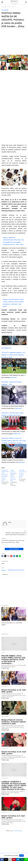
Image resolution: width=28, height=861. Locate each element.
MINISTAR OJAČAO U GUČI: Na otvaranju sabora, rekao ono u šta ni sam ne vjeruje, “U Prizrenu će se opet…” (13, 441)
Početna (3, 652)
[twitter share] (5, 556)
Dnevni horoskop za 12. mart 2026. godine (13, 691)
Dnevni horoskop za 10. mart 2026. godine (13, 753)
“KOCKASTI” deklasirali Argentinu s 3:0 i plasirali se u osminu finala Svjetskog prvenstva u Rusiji (13, 355)
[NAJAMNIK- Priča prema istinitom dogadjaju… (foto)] (14, 404)
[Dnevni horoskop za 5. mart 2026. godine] (14, 804)
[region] (14, 40)
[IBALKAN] (14, 2)
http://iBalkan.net (6, 348)
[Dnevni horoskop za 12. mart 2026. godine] (13, 614)
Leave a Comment (14, 549)
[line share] (20, 556)
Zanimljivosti (11, 6)
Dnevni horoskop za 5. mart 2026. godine (13, 817)
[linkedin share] (14, 556)
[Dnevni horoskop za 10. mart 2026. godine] (14, 740)
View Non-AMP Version (18, 830)
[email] (10, 859)
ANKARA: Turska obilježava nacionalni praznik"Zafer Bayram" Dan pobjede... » (16, 533)
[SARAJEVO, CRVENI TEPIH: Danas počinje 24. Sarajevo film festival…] (14, 429)
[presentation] (24, 618)
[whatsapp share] (17, 556)
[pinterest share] (11, 556)
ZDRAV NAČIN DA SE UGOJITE (16, 570)
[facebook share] (2, 556)
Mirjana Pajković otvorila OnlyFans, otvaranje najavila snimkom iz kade (13, 722)
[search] (26, 2)
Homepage (3, 6)
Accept (21, 855)
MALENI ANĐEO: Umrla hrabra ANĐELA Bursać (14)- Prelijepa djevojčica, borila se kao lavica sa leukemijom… (13, 659)
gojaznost (3, 570)
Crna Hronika (5, 716)
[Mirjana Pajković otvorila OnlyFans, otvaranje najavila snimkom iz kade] (14, 708)
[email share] (8, 556)
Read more (13, 377)
